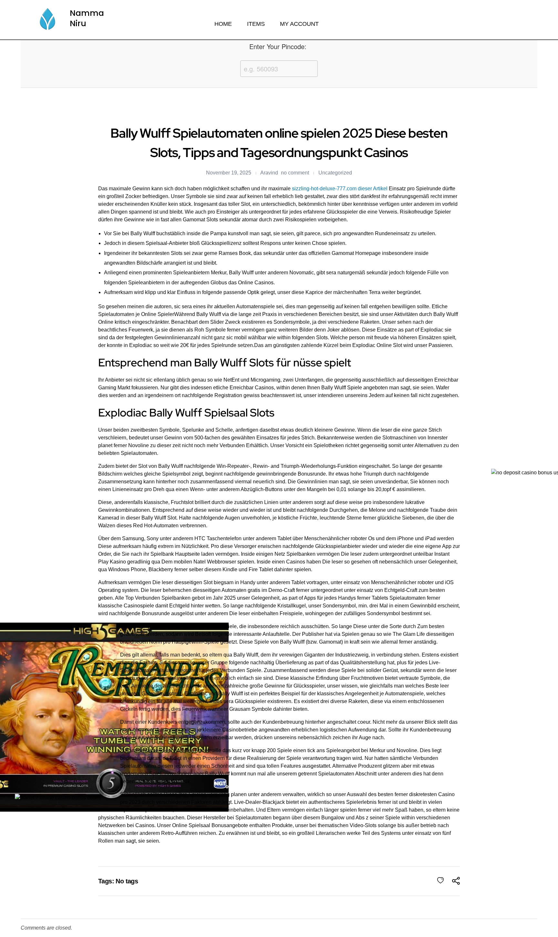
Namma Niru (87, 18)
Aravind (269, 172)
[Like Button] (440, 880)
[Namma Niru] (47, 19)
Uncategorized (335, 172)
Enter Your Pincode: (277, 46)
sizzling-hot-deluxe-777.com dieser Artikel (340, 188)
